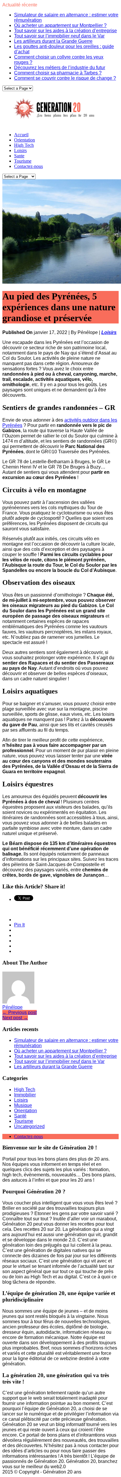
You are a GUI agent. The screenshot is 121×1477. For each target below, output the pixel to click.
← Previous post (19, 1012)
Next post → (15, 1017)
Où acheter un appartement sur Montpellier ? (60, 25)
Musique (23, 1105)
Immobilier (25, 1094)
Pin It (19, 924)
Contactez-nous (28, 166)
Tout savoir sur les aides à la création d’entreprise (65, 30)
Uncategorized (29, 1126)
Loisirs (20, 150)
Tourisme (22, 161)
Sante (19, 155)
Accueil (21, 134)
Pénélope (12, 1007)
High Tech (24, 145)
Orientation (24, 139)
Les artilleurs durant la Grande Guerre (53, 41)
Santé (20, 1115)
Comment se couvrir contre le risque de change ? (65, 78)
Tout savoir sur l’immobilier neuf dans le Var (59, 35)
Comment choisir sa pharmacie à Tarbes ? (58, 72)
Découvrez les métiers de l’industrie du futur (59, 67)
